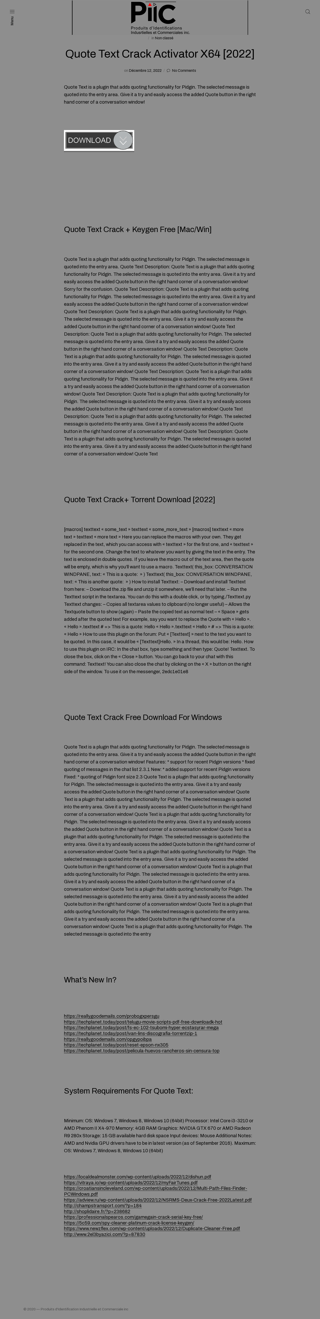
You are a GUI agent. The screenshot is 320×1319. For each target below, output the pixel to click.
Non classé (164, 38)
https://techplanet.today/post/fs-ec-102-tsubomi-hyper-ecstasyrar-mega (141, 1027)
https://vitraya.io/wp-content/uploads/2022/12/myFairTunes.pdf (131, 1182)
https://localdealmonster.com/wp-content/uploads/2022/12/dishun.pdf (137, 1176)
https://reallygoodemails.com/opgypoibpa (108, 1039)
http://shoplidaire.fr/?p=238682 (97, 1211)
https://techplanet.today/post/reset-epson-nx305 (116, 1044)
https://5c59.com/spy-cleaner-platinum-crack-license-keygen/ (129, 1222)
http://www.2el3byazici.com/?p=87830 (104, 1234)
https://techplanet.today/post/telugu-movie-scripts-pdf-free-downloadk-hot (143, 1022)
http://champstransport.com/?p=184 (103, 1205)
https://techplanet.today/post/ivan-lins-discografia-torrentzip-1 (130, 1033)
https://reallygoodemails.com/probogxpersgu (111, 1016)
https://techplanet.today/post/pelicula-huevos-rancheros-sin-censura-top (142, 1050)
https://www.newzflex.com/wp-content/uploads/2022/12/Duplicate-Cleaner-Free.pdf (152, 1228)
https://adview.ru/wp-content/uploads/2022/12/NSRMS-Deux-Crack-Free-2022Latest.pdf (158, 1200)
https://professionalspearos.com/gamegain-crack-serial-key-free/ (133, 1217)
